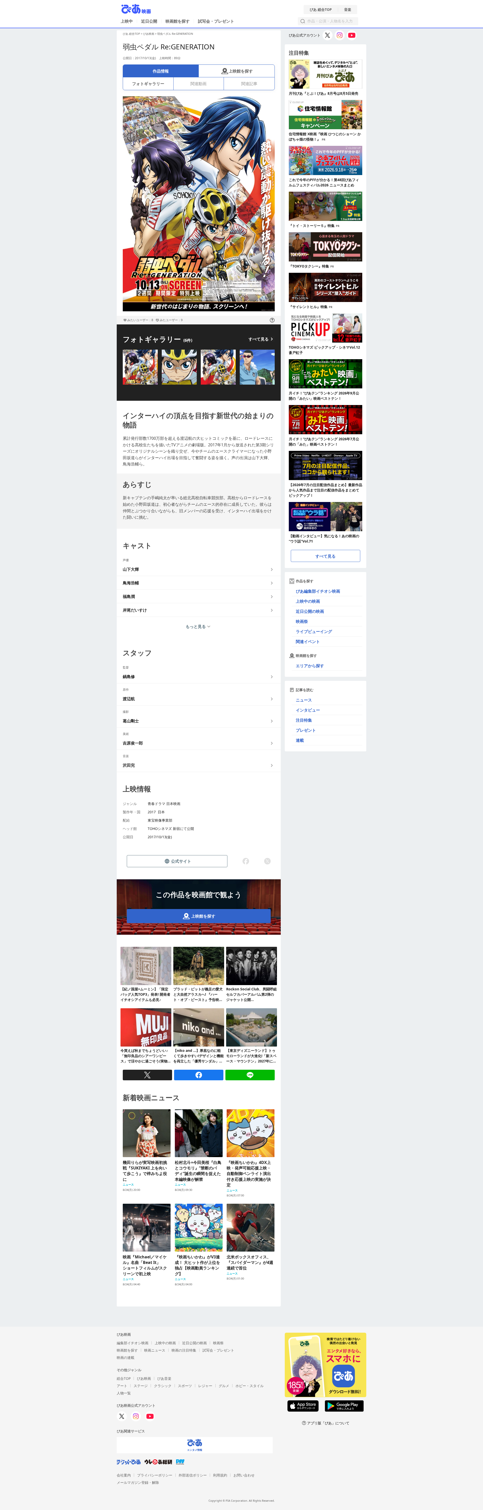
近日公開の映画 (310, 611)
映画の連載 (125, 1357)
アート (122, 1385)
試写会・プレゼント (216, 21)
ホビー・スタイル (249, 1385)
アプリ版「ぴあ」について (328, 1423)
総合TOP (124, 1378)
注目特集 (304, 720)
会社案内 (124, 1475)
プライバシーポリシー (154, 1475)
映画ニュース (154, 1350)
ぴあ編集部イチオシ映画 (318, 591)
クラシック (163, 1385)
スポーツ (185, 1385)
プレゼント (306, 730)
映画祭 (302, 621)
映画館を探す (178, 21)
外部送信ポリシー (193, 1475)
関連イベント (308, 641)
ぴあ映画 (148, 34)
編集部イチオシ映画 (132, 1342)
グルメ (224, 1385)
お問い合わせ (244, 1475)
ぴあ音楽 (164, 1378)
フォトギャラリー (148, 83)
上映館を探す (241, 71)
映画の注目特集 (184, 1350)
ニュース (304, 700)
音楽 (347, 9)
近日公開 (149, 21)
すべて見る (259, 339)
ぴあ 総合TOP (321, 9)
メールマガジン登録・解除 (138, 1482)
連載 (300, 740)
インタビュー (308, 710)
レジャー (205, 1385)
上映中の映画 (308, 601)
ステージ (141, 1385)
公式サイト (181, 861)
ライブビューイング (314, 631)
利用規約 (220, 1475)
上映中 (127, 21)
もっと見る (196, 626)
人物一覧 (124, 1393)
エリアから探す (310, 665)
